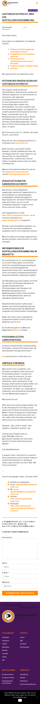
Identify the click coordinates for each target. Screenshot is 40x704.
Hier (3, 356)
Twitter (4, 644)
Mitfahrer (16, 330)
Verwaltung (24, 674)
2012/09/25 (6, 29)
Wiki (19, 322)
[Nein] (37, 697)
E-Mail (4, 573)
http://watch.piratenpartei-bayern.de (17, 215)
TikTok (4, 657)
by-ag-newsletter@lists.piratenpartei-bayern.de (23, 491)
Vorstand (23, 644)
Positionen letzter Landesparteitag (24, 66)
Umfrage (13, 68)
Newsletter (33, 10)
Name (4, 563)
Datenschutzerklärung (28, 684)
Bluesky (5, 650)
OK (20, 700)
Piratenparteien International (7, 682)
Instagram (5, 641)
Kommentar (7, 537)
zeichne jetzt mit (21, 143)
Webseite (6, 582)
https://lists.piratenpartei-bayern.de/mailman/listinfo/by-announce (22, 508)
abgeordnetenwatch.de (11, 220)
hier (31, 239)
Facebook (5, 637)
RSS (3, 660)
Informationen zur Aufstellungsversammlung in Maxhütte (21, 61)
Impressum (24, 681)
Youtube (5, 654)
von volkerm (7, 27)
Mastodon (5, 647)
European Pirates (8, 678)
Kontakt (22, 678)
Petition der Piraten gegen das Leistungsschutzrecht (22, 50)
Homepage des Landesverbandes (15, 172)
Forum (22, 637)
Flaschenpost (24, 647)
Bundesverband (7, 674)
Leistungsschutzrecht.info (19, 174)
